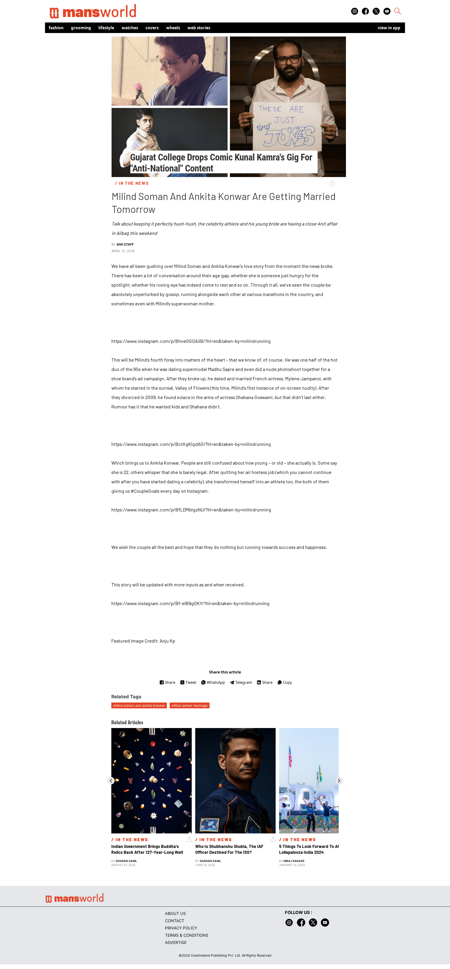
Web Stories (199, 27)
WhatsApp (216, 682)
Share (170, 682)
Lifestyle (106, 27)
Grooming (81, 27)
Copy (287, 682)
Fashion (56, 27)
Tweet (191, 682)
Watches (130, 27)
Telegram (243, 682)
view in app (389, 27)
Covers (152, 27)
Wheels (173, 27)
